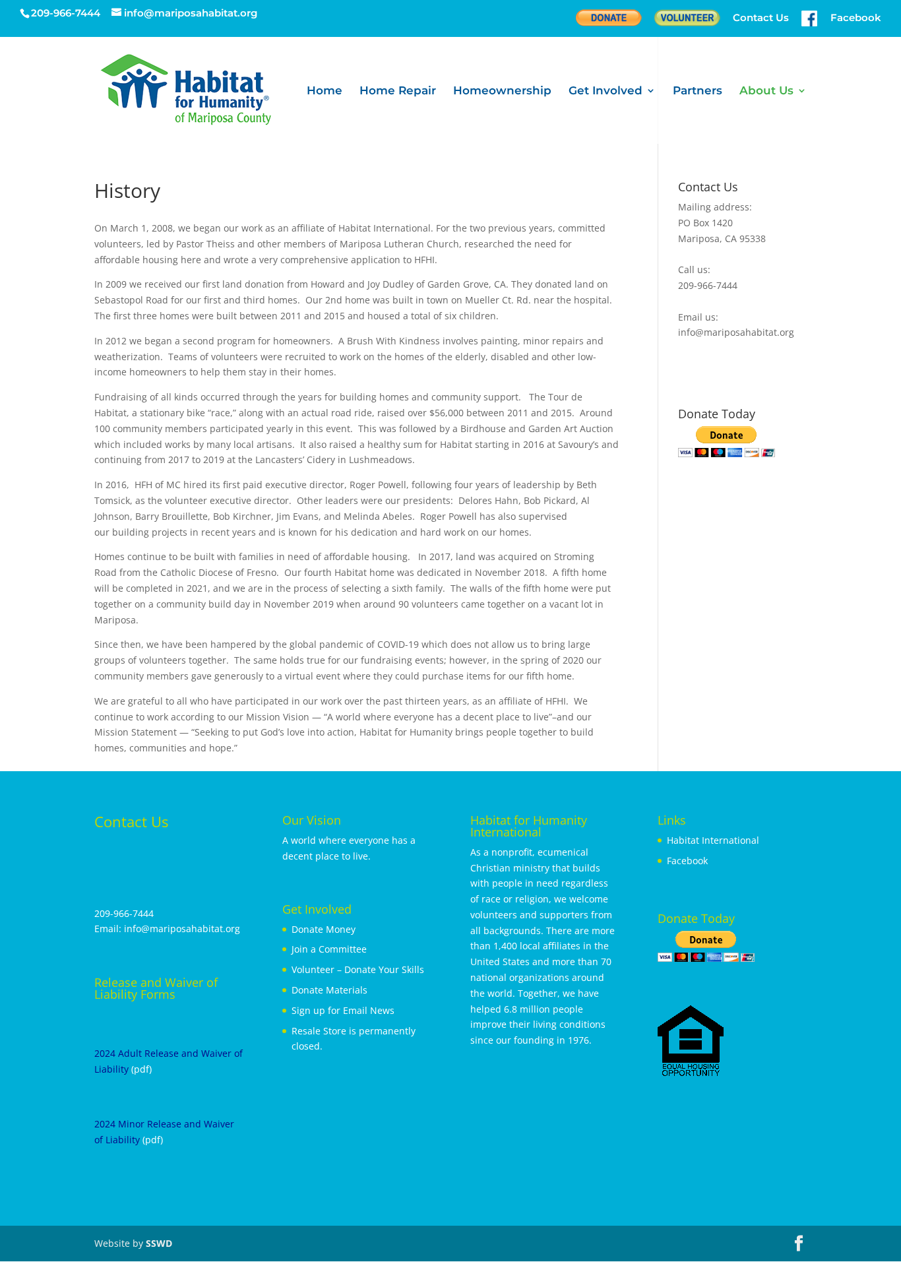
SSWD (159, 1243)
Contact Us (761, 18)
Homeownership (502, 91)
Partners (697, 91)
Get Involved (605, 91)
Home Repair (397, 91)
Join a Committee (329, 949)
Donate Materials (329, 990)
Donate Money (324, 929)
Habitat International (713, 840)
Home (324, 91)
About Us (766, 91)
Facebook (687, 860)
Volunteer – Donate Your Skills (358, 969)
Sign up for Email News (343, 1010)
